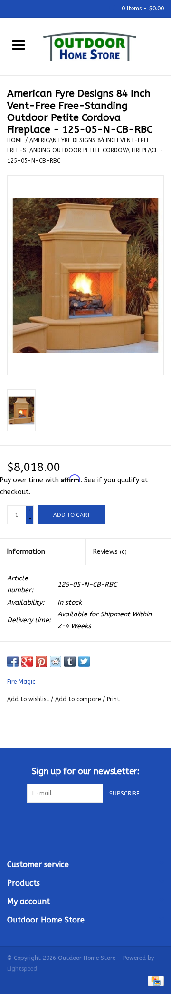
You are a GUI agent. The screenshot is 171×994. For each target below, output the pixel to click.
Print (113, 699)
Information (26, 552)
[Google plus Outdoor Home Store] (85, 822)
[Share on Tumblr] (70, 661)
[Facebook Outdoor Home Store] (68, 822)
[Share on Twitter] (84, 661)
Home (15, 140)
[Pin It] (41, 661)
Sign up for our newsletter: (86, 772)
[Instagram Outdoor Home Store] (102, 822)
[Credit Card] (154, 980)
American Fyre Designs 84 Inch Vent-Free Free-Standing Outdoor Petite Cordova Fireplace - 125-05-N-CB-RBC (85, 150)
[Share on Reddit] (55, 661)
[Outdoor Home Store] (104, 46)
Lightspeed (22, 969)
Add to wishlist (29, 699)
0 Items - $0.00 (142, 8)
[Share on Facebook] (13, 661)
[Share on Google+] (27, 661)
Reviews (110, 552)
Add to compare (79, 699)
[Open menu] (18, 44)
